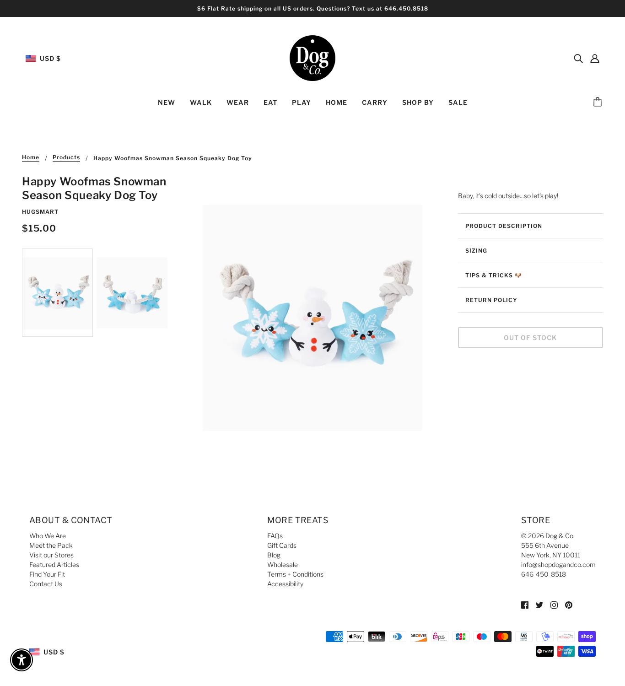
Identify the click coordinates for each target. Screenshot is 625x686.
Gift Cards (281, 545)
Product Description (503, 225)
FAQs (275, 536)
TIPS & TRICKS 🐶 (493, 275)
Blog (273, 555)
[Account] (595, 58)
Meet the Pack (51, 545)
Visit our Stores (51, 555)
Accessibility (285, 584)
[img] (578, 58)
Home (30, 158)
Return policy (491, 300)
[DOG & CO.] (312, 57)
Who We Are (47, 536)
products (66, 158)
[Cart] (598, 102)
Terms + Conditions (295, 574)
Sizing (476, 250)
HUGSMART (40, 211)
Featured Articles (54, 564)
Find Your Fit (47, 574)
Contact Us (45, 584)
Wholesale (282, 564)
